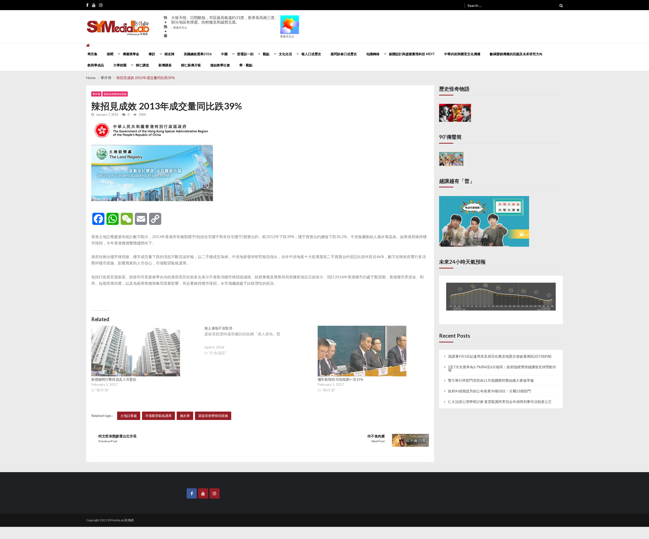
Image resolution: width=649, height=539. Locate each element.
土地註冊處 (128, 416)
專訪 (152, 54)
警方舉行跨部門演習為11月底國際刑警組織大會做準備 (491, 375)
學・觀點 (246, 65)
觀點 (266, 54)
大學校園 (120, 65)
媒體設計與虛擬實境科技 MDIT (412, 54)
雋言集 (92, 54)
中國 (224, 54)
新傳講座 (165, 65)
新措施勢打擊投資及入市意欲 (113, 379)
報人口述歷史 (311, 54)
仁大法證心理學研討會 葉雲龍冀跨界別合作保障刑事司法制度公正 (500, 396)
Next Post (378, 441)
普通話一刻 (245, 54)
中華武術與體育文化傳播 (462, 54)
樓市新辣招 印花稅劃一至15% (340, 379)
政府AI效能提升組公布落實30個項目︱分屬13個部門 (489, 385)
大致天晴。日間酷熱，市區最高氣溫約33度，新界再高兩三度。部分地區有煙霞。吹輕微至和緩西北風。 (224, 22)
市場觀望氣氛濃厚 (158, 416)
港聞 (110, 54)
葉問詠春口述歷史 (344, 54)
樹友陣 (169, 54)
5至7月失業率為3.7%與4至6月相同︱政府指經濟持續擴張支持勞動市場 (502, 363)
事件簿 (96, 93)
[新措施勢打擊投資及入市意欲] (135, 351)
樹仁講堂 (142, 65)
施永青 (185, 416)
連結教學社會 (220, 65)
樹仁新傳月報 (191, 65)
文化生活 (285, 54)
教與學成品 (95, 65)
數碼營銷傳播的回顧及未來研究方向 (516, 54)
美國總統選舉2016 (198, 54)
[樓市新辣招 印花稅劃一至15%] (362, 351)
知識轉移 (373, 54)
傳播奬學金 (131, 54)
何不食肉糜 (376, 436)
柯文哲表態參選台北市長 (117, 436)
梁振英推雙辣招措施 (115, 93)
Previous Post (107, 441)
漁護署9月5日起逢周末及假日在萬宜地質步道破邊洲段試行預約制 (499, 350)
